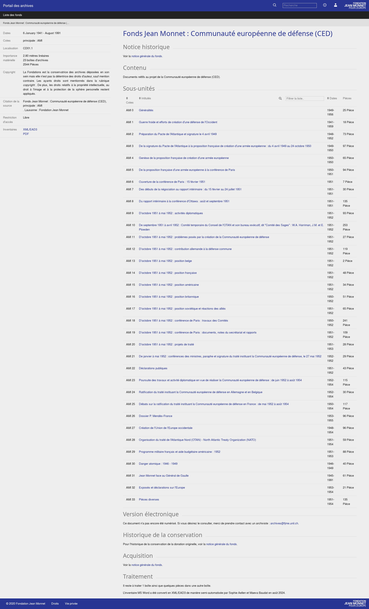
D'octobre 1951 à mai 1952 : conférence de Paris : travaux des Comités (183, 320)
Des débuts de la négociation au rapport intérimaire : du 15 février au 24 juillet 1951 (190, 189)
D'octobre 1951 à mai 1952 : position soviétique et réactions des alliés (182, 309)
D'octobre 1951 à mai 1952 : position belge (165, 261)
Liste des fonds (12, 15)
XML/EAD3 (30, 129)
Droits (55, 603)
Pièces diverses (149, 499)
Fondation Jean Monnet (30, 603)
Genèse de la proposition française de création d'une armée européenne (184, 158)
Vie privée (71, 603)
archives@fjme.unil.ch (284, 523)
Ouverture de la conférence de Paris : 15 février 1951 (172, 182)
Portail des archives (18, 5)
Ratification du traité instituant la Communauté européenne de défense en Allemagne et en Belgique (200, 392)
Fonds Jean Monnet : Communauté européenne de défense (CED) (36, 23)
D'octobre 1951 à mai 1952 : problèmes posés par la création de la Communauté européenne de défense (204, 237)
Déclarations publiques (153, 368)
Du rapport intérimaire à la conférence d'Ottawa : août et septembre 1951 (184, 201)
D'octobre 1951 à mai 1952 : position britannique (169, 297)
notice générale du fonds (146, 56)
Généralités (146, 110)
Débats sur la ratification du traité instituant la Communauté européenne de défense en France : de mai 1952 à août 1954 (214, 404)
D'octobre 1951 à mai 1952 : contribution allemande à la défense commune (185, 249)
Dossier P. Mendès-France (155, 416)
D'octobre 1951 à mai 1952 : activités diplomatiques (171, 213)
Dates (333, 98)
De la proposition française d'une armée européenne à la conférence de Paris (187, 170)
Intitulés (146, 98)
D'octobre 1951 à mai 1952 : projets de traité (166, 344)
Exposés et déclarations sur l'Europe (162, 487)
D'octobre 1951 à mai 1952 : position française (168, 273)
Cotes (130, 102)
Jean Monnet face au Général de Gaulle (164, 476)
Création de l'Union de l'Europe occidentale (165, 428)
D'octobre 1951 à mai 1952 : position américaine (169, 285)
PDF (26, 134)
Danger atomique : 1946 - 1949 (158, 464)
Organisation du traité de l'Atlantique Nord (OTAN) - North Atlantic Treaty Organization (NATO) (197, 440)
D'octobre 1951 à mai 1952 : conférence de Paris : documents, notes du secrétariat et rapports (198, 332)
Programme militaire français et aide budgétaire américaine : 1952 (179, 452)
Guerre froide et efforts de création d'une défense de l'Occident (178, 122)
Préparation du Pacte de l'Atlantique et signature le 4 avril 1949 (178, 134)
